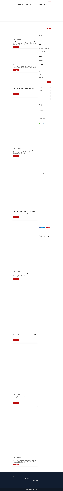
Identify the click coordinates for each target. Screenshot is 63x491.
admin (14, 39)
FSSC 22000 (27, 478)
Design (40, 68)
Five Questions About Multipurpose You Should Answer (24, 211)
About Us (49, 4)
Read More (16, 46)
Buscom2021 (40, 51)
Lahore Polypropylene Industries (19, 4)
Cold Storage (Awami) (39, 4)
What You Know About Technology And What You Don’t (24, 273)
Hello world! (40, 35)
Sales (48, 236)
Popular (41, 96)
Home (13, 4)
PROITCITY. (30, 489)
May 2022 (41, 115)
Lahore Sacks (27, 4)
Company (49, 233)
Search (40, 26)
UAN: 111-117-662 (35, 480)
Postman (45, 236)
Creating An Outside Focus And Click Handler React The (24, 334)
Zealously (41, 99)
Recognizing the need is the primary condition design (24, 41)
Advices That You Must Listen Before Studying (23, 150)
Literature (40, 74)
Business (40, 66)
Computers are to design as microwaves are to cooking (24, 64)
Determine (41, 90)
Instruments (41, 236)
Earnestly (41, 93)
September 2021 (42, 118)
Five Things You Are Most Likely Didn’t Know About (24, 458)
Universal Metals (32, 4)
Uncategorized (41, 77)
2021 (31, 21)
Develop (40, 71)
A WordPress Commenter (42, 48)
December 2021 (41, 60)
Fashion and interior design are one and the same (23, 88)
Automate (41, 233)
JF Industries (45, 4)
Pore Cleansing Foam (45, 51)
